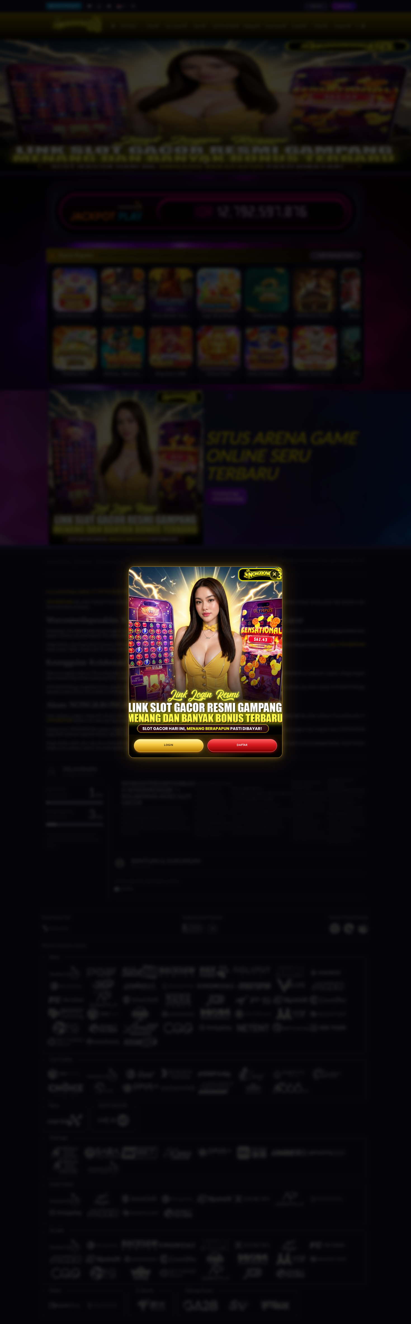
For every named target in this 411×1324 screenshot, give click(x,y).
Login (168, 745)
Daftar (242, 745)
